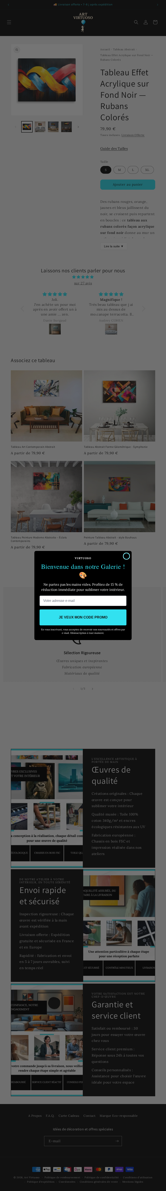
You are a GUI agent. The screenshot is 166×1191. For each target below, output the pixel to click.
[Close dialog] (126, 556)
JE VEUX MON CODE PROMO (83, 617)
